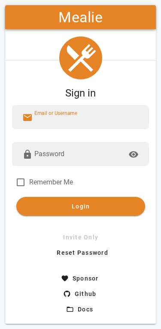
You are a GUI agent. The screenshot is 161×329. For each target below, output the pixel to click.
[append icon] (133, 154)
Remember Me (51, 182)
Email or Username (55, 113)
